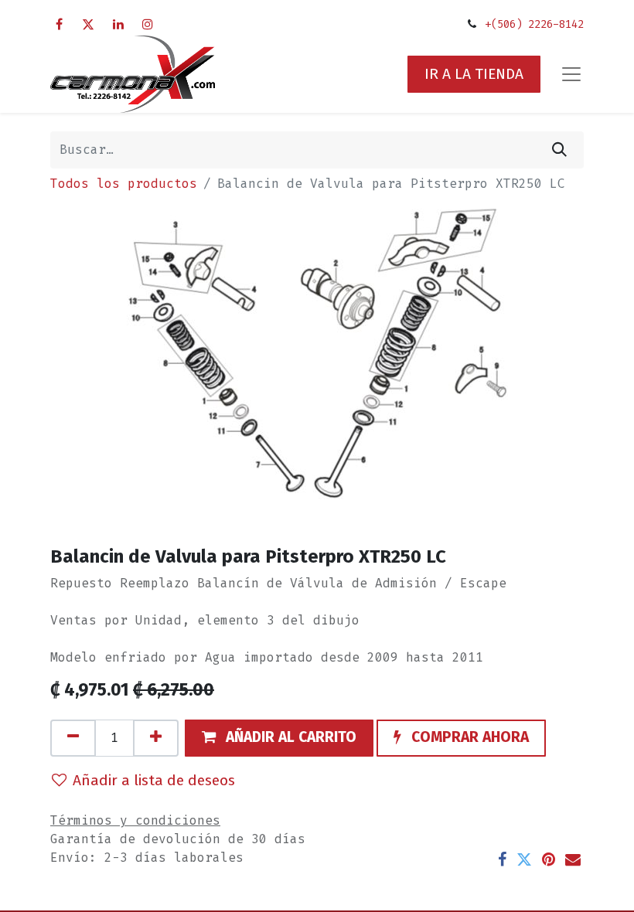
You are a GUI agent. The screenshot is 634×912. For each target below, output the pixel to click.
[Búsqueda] (559, 149)
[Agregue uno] (156, 738)
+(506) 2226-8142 (534, 24)
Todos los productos (123, 183)
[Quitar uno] (73, 738)
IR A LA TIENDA (473, 74)
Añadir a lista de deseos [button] (154, 780)
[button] (279, 738)
